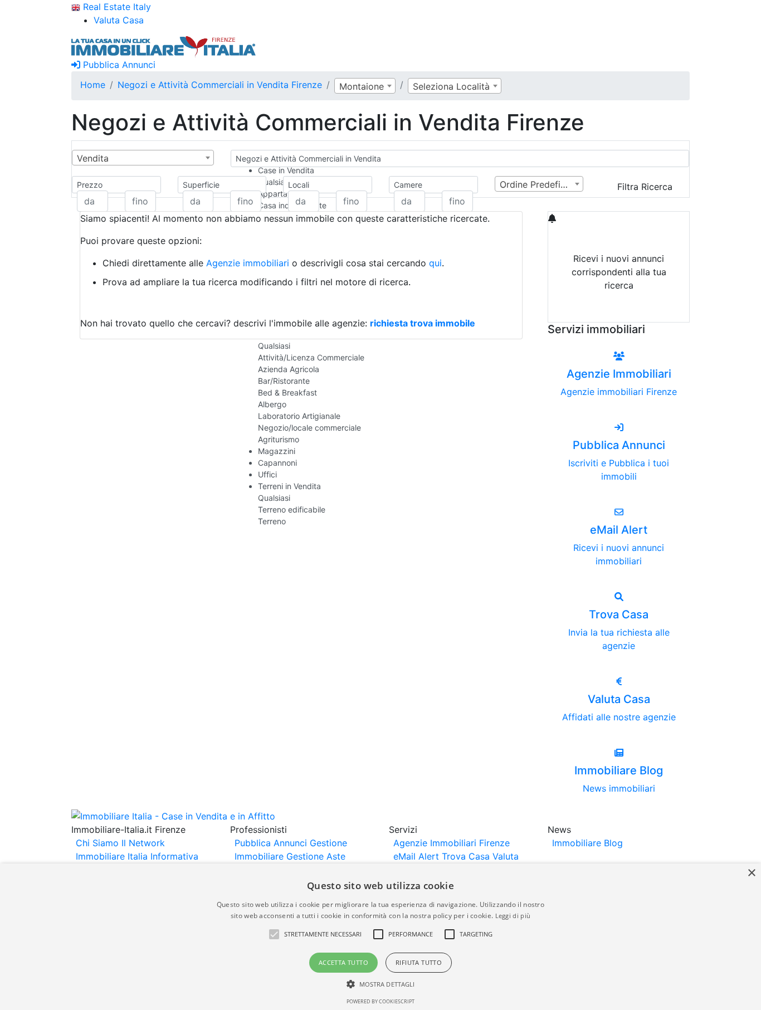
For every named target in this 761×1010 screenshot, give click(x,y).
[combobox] (365, 86)
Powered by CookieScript (380, 1001)
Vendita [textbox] (93, 158)
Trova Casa (466, 856)
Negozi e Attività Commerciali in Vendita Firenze (220, 84)
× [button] (751, 873)
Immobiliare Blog (587, 842)
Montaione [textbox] (361, 86)
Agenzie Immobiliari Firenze (451, 842)
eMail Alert (416, 856)
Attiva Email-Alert (619, 311)
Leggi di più (513, 915)
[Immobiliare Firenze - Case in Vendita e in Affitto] (163, 45)
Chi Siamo (97, 842)
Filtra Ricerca (644, 186)
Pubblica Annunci (117, 64)
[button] (274, 934)
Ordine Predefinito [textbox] (538, 184)
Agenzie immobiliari (247, 263)
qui (435, 263)
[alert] (380, 936)
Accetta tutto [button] (343, 962)
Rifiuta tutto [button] (419, 962)
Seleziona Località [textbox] (451, 86)
